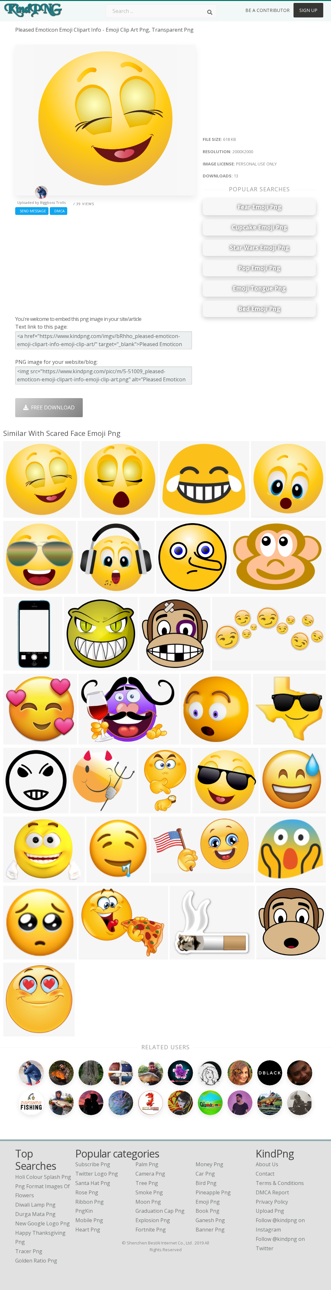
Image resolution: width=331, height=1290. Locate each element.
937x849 (267, 878)
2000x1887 (92, 590)
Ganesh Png (210, 1220)
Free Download (51, 407)
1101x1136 (154, 666)
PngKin (84, 1210)
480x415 (182, 955)
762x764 (193, 740)
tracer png (28, 1251)
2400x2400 (78, 666)
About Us (267, 1164)
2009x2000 (17, 590)
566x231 (224, 666)
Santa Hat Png (92, 1183)
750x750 (265, 740)
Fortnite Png (150, 1229)
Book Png (207, 1210)
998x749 (242, 590)
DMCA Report (272, 1192)
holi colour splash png (43, 1176)
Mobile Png (89, 1220)
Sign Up (308, 10)
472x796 (15, 666)
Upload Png (270, 1210)
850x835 (204, 809)
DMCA (58, 210)
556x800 (150, 809)
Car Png (205, 1173)
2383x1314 (165, 878)
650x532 (91, 955)
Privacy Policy (272, 1201)
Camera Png (150, 1173)
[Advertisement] (105, 263)
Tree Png (146, 1183)
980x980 (15, 809)
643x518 (15, 878)
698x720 (268, 955)
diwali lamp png (35, 1204)
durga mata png (35, 1214)
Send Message (32, 210)
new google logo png (42, 1223)
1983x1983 (96, 514)
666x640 (272, 809)
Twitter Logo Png (96, 1173)
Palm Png (146, 1164)
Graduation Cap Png (160, 1210)
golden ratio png (36, 1260)
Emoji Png (208, 1201)
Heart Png (87, 1229)
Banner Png (210, 1229)
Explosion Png (152, 1220)
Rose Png (86, 1192)
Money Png (209, 1164)
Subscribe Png (92, 1164)
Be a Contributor (267, 10)
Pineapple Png (213, 1192)
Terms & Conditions (280, 1183)
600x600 (168, 590)
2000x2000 (17, 514)
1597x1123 (93, 740)
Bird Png (206, 1183)
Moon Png (148, 1201)
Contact (265, 1173)
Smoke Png (149, 1192)
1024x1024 (17, 955)
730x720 (82, 809)
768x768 (98, 878)
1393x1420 (17, 1032)
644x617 (15, 740)
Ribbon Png (89, 1201)
